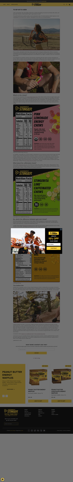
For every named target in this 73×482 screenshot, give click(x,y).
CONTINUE (54, 248)
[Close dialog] (61, 229)
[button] (2, 479)
